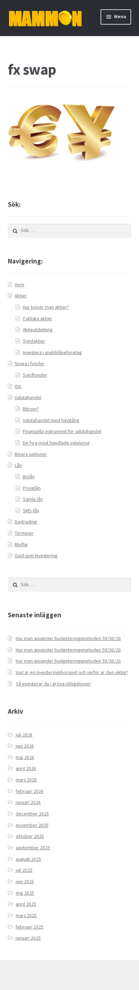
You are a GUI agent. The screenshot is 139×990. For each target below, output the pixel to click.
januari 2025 (28, 938)
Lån (18, 465)
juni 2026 (25, 746)
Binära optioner (31, 454)
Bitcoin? (31, 409)
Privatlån (32, 488)
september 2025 (33, 848)
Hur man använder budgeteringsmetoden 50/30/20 (68, 638)
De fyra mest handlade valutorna (56, 443)
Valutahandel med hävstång (51, 420)
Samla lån (33, 499)
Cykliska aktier (37, 319)
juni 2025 (25, 882)
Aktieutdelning (37, 330)
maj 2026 (25, 757)
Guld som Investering (36, 556)
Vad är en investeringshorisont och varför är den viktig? (72, 672)
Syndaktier (34, 341)
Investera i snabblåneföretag (52, 353)
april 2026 (26, 768)
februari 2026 (29, 791)
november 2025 (32, 825)
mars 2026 (26, 780)
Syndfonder (35, 375)
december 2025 (32, 814)
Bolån (29, 477)
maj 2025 (25, 893)
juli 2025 (24, 870)
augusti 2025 (28, 859)
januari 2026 (28, 802)
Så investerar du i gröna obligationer (53, 684)
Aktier (21, 296)
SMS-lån (31, 511)
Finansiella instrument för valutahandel (62, 431)
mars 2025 (26, 916)
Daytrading (26, 522)
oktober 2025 (30, 836)
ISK (18, 386)
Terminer (24, 533)
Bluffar (21, 545)
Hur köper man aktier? (46, 307)
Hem (19, 285)
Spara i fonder (30, 364)
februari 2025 (29, 927)
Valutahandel (28, 398)
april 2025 (26, 904)
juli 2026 (24, 735)
